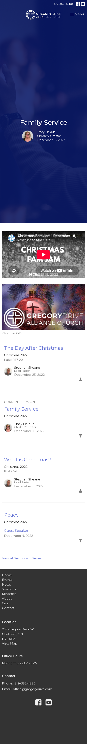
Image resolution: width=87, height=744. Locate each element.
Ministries (9, 594)
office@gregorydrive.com (32, 689)
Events (7, 580)
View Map (9, 643)
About (7, 598)
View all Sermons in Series (21, 558)
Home (7, 575)
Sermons (9, 589)
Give (5, 603)
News (6, 584)
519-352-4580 (63, 3)
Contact (8, 608)
